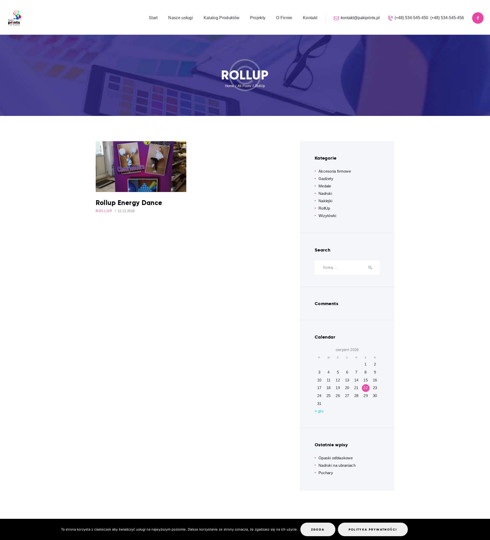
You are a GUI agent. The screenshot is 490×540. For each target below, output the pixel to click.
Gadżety (325, 178)
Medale (324, 186)
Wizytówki (327, 215)
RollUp (104, 211)
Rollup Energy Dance (129, 203)
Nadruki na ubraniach (337, 465)
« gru (319, 411)
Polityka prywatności (373, 529)
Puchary (325, 473)
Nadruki (325, 193)
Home (229, 86)
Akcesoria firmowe (334, 171)
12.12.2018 (126, 211)
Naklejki (325, 201)
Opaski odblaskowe (335, 458)
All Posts (244, 86)
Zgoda (318, 529)
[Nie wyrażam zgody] (414, 530)
